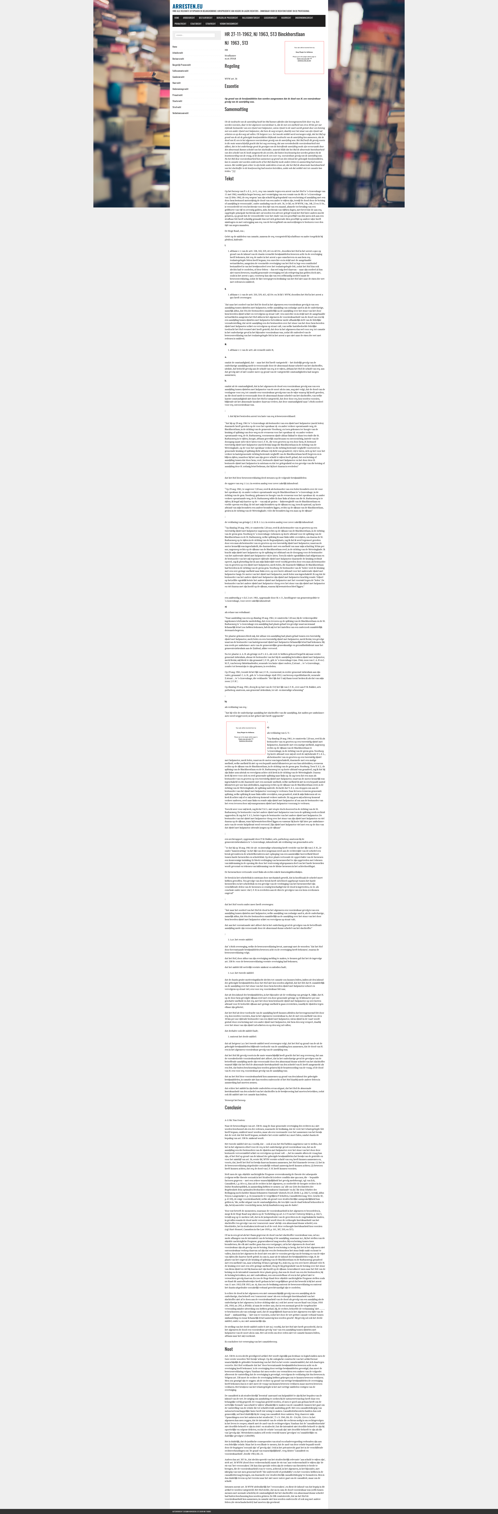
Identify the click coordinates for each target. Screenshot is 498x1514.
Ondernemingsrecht (304, 17)
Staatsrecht (196, 23)
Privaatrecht (180, 23)
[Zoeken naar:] (195, 35)
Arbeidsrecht (189, 17)
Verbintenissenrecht (229, 23)
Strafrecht (211, 23)
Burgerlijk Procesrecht (227, 17)
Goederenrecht (270, 17)
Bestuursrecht (206, 17)
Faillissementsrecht (251, 17)
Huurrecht (286, 17)
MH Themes (207, 1511)
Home (176, 17)
